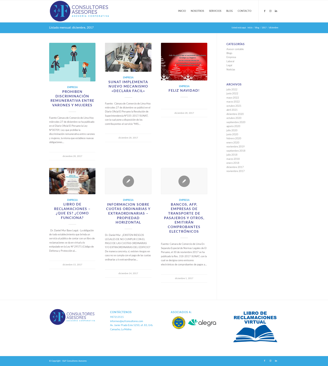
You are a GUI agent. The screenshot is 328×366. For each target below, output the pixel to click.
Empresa (72, 87)
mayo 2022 (232, 98)
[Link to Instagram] (270, 11)
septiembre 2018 (235, 151)
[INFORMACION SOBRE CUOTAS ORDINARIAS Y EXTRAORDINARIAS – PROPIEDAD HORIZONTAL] (128, 181)
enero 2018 (232, 163)
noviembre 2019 (235, 147)
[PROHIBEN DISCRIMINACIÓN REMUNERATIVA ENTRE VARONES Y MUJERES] (72, 62)
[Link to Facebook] (264, 11)
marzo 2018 (233, 159)
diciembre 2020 (235, 114)
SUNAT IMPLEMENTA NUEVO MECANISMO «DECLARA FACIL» (128, 86)
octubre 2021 (233, 106)
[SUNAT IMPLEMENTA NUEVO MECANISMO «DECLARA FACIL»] (128, 57)
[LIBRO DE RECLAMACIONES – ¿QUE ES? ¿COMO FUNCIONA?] (72, 181)
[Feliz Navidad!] (184, 61)
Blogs (229, 53)
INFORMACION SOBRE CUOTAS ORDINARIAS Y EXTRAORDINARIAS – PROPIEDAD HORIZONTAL (128, 213)
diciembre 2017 (235, 167)
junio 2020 (232, 134)
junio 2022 (232, 93)
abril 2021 (232, 110)
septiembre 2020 (235, 122)
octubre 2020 (233, 118)
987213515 (117, 317)
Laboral (230, 61)
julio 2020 (231, 130)
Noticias (230, 69)
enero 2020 (232, 143)
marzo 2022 (233, 102)
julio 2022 (231, 89)
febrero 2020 (233, 138)
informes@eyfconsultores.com (126, 321)
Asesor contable (235, 49)
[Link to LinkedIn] (276, 11)
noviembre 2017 (235, 171)
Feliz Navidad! (184, 90)
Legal (229, 65)
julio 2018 (231, 155)
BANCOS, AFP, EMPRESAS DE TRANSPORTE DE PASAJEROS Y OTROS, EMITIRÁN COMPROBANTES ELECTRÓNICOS (184, 218)
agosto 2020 (233, 126)
